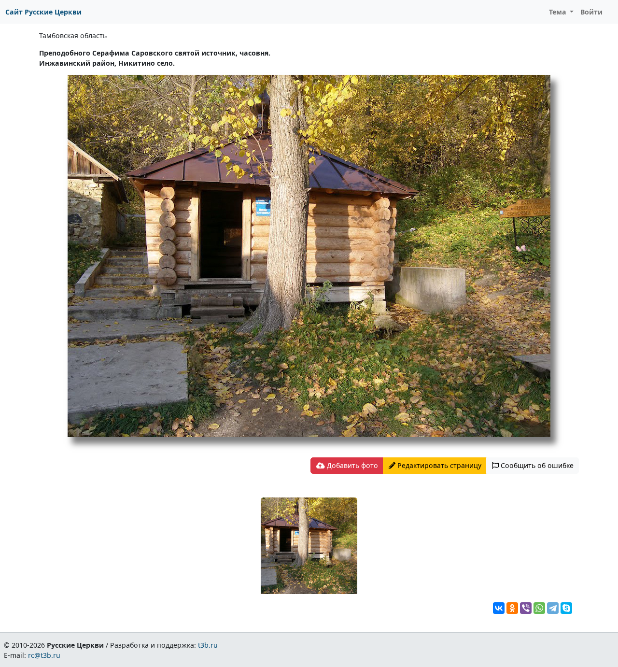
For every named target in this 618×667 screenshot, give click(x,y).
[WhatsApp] (539, 608)
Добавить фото (351, 465)
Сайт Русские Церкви (43, 11)
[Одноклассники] (512, 608)
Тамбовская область (73, 35)
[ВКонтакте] (499, 608)
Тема (558, 11)
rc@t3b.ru (44, 655)
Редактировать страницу (438, 465)
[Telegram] (553, 608)
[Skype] (566, 608)
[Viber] (526, 608)
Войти (591, 11)
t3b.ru (208, 645)
